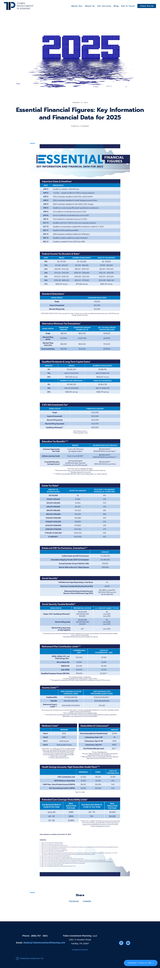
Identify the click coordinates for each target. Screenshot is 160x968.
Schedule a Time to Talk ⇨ (141, 963)
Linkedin (87, 901)
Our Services (104, 6)
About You (76, 6)
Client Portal (147, 6)
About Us (90, 6)
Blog (116, 6)
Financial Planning (80, 126)
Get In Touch (128, 6)
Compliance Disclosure (80, 950)
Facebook (74, 901)
